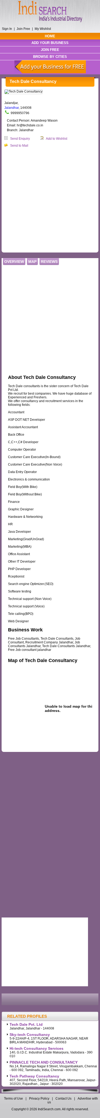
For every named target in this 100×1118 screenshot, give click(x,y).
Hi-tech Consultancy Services (36, 1048)
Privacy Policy (39, 1098)
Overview (14, 261)
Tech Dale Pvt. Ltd (26, 1024)
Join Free (23, 29)
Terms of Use (14, 1098)
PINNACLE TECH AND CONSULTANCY (44, 1062)
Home (50, 36)
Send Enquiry (20, 139)
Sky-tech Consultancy (30, 1034)
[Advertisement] (50, 199)
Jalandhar (11, 108)
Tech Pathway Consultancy (34, 1076)
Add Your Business (50, 43)
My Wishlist (43, 29)
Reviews (49, 261)
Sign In (7, 29)
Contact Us (63, 1098)
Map (32, 261)
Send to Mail (19, 145)
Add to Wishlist (56, 139)
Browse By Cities (50, 57)
